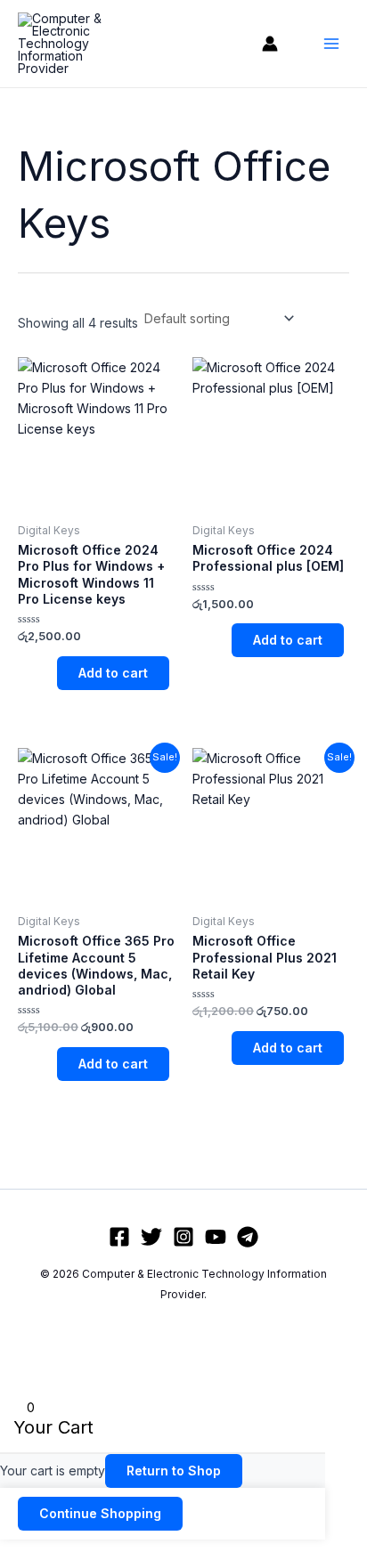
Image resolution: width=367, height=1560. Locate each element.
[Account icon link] (270, 44)
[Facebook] (119, 1236)
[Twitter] (151, 1236)
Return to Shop (173, 1470)
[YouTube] (215, 1236)
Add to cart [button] (113, 672)
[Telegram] (247, 1236)
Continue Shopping (100, 1513)
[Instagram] (183, 1236)
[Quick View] (48, 672)
